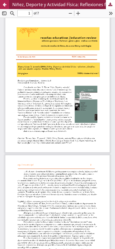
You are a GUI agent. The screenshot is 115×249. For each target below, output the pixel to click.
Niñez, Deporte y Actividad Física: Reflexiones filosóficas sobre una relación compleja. (63, 4)
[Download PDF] (110, 4)
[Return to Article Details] (4, 4)
